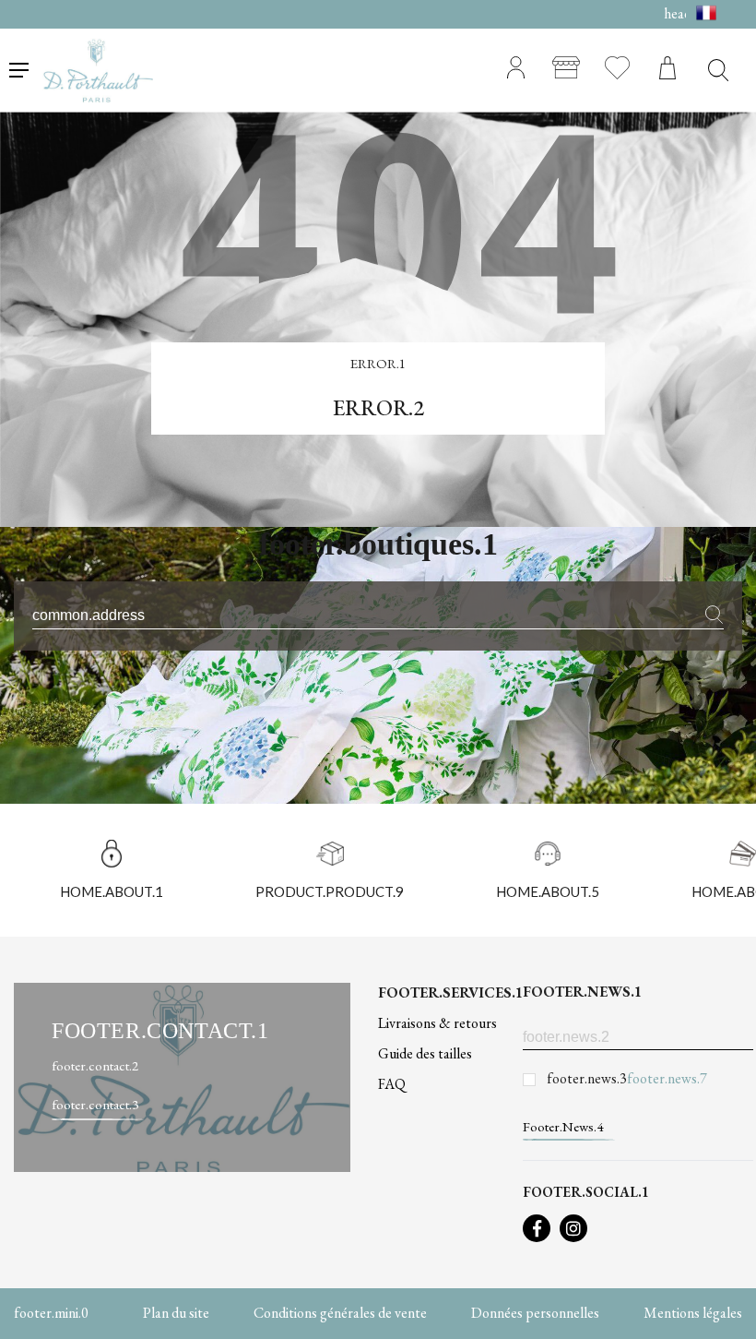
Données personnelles (535, 1312)
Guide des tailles (425, 1053)
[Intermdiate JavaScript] (536, 1228)
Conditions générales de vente (340, 1312)
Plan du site (176, 1312)
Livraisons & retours (437, 1023)
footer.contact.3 (95, 1104)
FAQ (392, 1084)
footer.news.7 (667, 1078)
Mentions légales (693, 1312)
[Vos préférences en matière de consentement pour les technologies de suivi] (723, 1306)
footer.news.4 (563, 1126)
